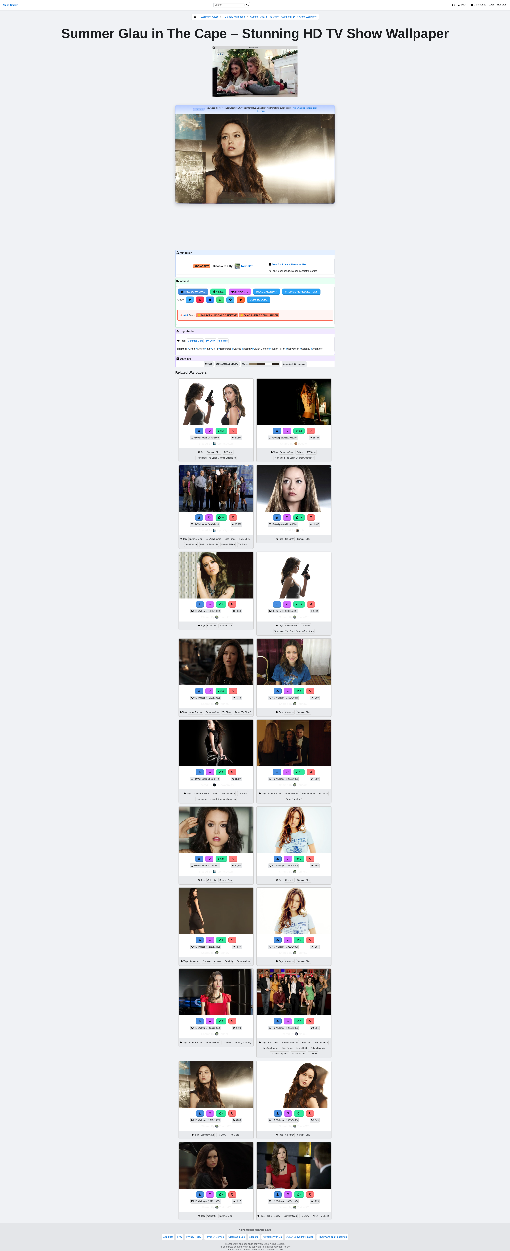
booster (303, 443)
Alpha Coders (10, 5)
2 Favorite (241, 291)
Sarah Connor (260, 348)
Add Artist (201, 266)
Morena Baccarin (290, 1042)
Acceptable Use (236, 1237)
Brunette (207, 961)
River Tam (306, 1042)
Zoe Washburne (213, 539)
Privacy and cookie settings (332, 1237)
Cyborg (299, 452)
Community (479, 4)
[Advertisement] (255, 226)
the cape (223, 340)
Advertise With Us (272, 1237)
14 (300, 517)
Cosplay (247, 348)
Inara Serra (273, 1042)
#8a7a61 (253, 364)
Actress (237, 348)
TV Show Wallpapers (234, 16)
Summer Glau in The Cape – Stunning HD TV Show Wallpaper (283, 16)
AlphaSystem (225, 443)
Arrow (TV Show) (243, 712)
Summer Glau (195, 340)
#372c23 (261, 364)
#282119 (275, 364)
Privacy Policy (193, 1237)
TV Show (210, 340)
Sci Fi (214, 348)
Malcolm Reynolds (209, 544)
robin (303, 530)
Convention (293, 348)
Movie (200, 348)
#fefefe (268, 364)
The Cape (234, 1135)
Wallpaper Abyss (209, 16)
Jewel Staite (191, 544)
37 (222, 859)
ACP (185, 315)
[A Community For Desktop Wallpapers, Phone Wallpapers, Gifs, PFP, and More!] (195, 16)
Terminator (225, 348)
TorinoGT (247, 266)
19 (300, 431)
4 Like (219, 291)
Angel (192, 348)
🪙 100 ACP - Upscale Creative (217, 315)
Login (491, 4)
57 (222, 431)
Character (316, 348)
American (194, 961)
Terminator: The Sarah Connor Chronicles (216, 458)
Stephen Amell (308, 793)
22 (222, 517)
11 (300, 772)
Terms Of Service (214, 1237)
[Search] (247, 4)
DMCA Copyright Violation (300, 1237)
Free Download (194, 291)
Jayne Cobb (301, 1048)
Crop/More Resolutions (301, 291)
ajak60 (303, 1033)
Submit (464, 4)
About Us (168, 1237)
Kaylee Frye (244, 539)
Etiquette (253, 1237)
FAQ (179, 1237)
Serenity (305, 348)
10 (222, 691)
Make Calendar (266, 291)
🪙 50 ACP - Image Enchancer (259, 315)
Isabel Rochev (195, 712)
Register (501, 4)
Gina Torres (230, 539)
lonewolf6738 (225, 784)
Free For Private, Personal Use (289, 264)
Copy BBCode (258, 299)
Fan (207, 348)
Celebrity (289, 539)
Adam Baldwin (318, 1048)
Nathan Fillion (277, 348)
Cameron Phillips (201, 793)
